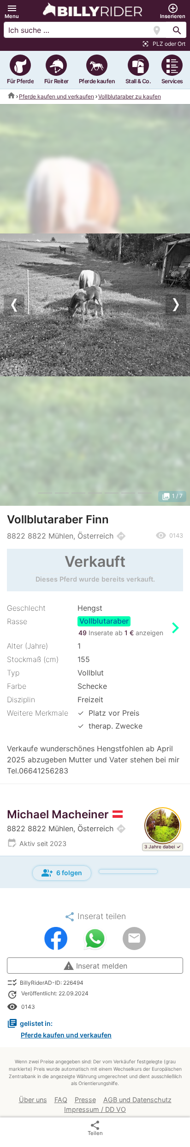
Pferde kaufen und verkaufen (56, 96)
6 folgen (62, 872)
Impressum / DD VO (95, 1109)
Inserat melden (95, 965)
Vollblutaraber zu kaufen (129, 96)
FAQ (60, 1100)
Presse (85, 1100)
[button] (12, 11)
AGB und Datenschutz (137, 1100)
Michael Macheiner (58, 814)
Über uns (33, 1100)
